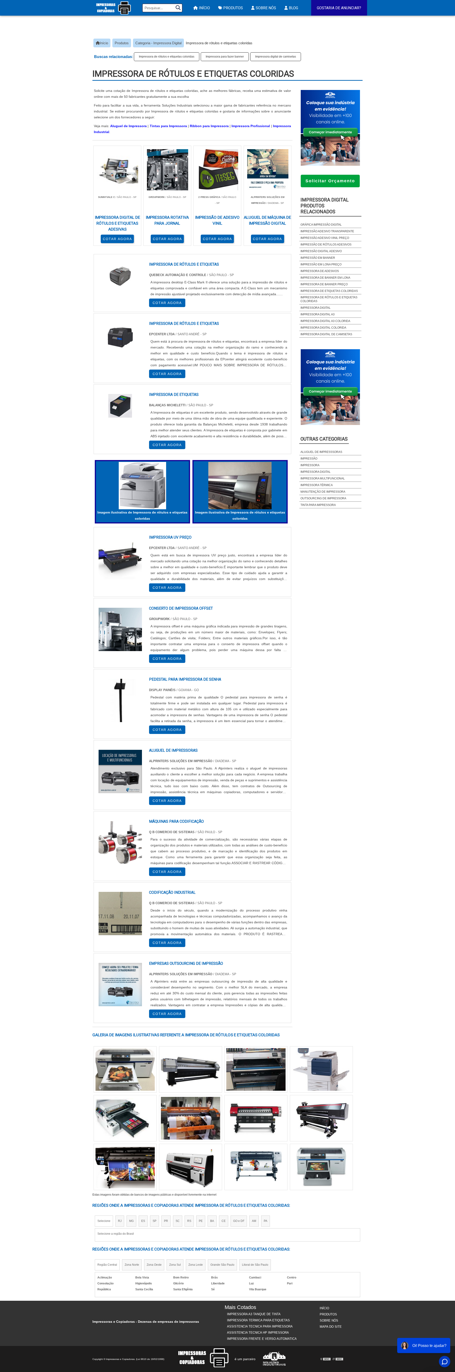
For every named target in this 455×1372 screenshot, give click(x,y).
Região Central (107, 1264)
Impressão (308, 458)
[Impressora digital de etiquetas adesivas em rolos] (256, 1118)
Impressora (309, 465)
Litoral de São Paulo (255, 1264)
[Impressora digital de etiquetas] (256, 1167)
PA (265, 1221)
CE (224, 1221)
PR (166, 1221)
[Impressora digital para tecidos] (190, 1069)
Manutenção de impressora (322, 491)
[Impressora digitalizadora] (190, 1118)
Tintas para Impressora (168, 126)
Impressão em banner (317, 257)
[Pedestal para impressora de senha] (120, 700)
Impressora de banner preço (324, 284)
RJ (120, 1221)
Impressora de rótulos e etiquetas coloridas (166, 56)
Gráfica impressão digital (321, 224)
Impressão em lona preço (320, 264)
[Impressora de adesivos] (321, 1167)
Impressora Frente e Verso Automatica (262, 1339)
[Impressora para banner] (125, 1118)
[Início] (113, 8)
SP (154, 1221)
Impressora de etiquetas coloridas (329, 291)
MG (131, 1221)
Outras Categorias (324, 439)
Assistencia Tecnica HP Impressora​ (258, 1332)
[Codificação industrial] (120, 913)
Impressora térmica (316, 485)
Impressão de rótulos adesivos (325, 244)
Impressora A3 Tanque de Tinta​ (254, 1314)
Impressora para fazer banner (225, 56)
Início (204, 8)
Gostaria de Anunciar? (339, 8)
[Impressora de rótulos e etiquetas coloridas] (142, 485)
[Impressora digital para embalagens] (190, 1167)
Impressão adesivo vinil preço (324, 238)
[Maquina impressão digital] (125, 1167)
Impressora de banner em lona (325, 277)
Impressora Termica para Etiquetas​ (258, 1320)
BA (212, 1221)
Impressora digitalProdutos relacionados (324, 206)
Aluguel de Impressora (128, 126)
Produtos (233, 8)
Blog (293, 8)
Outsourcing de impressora (323, 498)
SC (178, 1221)
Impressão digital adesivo (321, 251)
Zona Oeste (154, 1264)
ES (143, 1221)
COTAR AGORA (117, 239)
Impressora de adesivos (319, 271)
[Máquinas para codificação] (120, 842)
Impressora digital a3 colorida (325, 321)
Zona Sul (175, 1264)
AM (254, 1221)
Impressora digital (315, 307)
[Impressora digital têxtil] (321, 1118)
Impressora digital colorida (323, 327)
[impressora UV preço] (120, 558)
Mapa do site (331, 1326)
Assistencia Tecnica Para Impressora (260, 1326)
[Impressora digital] (125, 1069)
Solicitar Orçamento (330, 181)
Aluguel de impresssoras (321, 452)
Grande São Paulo (222, 1264)
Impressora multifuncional (322, 478)
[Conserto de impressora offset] (120, 629)
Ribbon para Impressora (209, 126)
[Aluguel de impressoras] (120, 771)
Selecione (103, 1221)
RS (189, 1221)
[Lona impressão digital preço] (321, 1069)
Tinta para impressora (318, 505)
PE (201, 1221)
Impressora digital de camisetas (275, 56)
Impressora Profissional (251, 126)
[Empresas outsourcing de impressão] (120, 984)
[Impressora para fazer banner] (256, 1069)
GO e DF (238, 1221)
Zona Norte (132, 1264)
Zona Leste (195, 1264)
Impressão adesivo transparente (327, 231)
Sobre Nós (266, 8)
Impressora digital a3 (317, 314)
